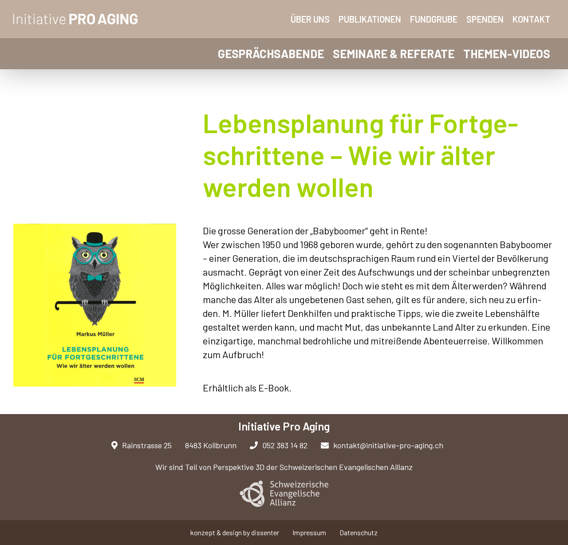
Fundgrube (434, 19)
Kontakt (531, 19)
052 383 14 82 (285, 445)
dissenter (265, 532)
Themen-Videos (506, 53)
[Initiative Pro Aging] (75, 19)
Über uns (310, 19)
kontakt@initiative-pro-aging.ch (388, 445)
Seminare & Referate (393, 53)
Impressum (309, 532)
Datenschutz (358, 532)
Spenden (485, 19)
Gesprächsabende (271, 53)
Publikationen (370, 19)
